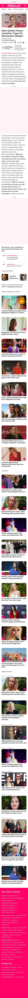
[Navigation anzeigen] (2, 5)
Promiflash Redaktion (9, 40)
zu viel (18, 69)
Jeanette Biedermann (9, 53)
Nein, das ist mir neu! (14, 266)
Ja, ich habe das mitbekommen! (12, 258)
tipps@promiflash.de (14, 287)
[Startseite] (14, 6)
